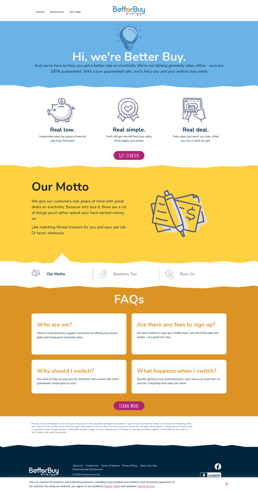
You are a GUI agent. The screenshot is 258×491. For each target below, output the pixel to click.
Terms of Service (110, 465)
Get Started (129, 155)
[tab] (62, 275)
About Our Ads (148, 465)
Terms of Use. (146, 486)
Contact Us (92, 465)
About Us (78, 465)
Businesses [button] (57, 12)
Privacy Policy (129, 465)
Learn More (129, 405)
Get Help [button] (75, 12)
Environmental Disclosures (87, 469)
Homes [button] (40, 12)
